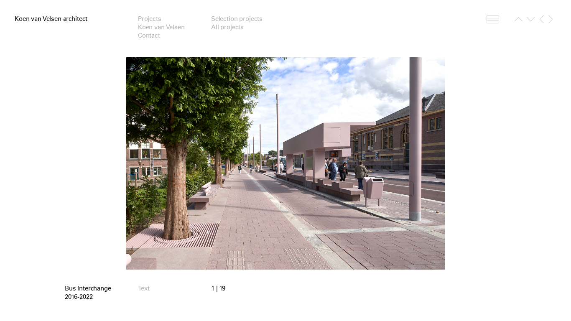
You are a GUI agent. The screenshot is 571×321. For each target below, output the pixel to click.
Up (518, 21)
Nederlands (493, 19)
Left (541, 19)
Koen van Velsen (161, 27)
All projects (227, 27)
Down (530, 21)
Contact (149, 35)
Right (550, 19)
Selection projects (237, 19)
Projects (149, 19)
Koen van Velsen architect (51, 19)
